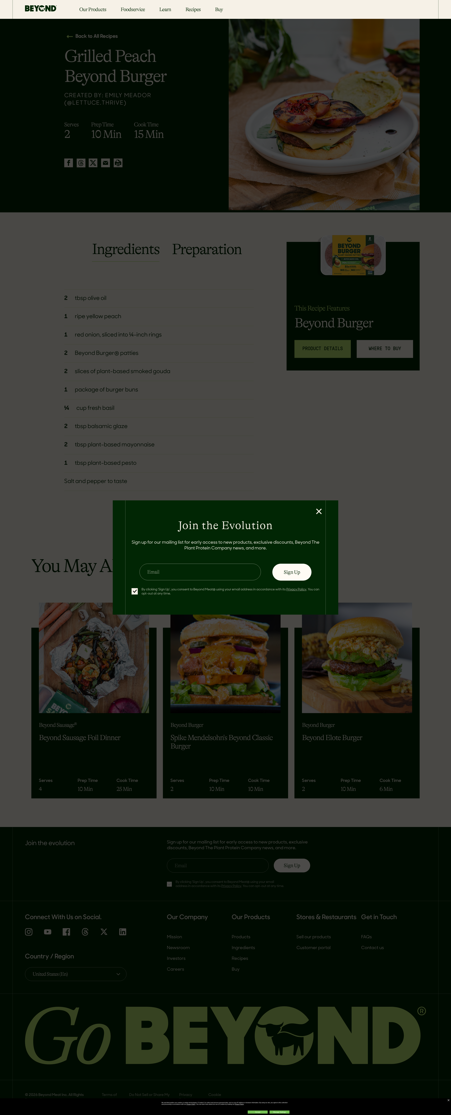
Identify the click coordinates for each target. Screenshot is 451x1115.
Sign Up (292, 572)
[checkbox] (135, 591)
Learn (165, 9)
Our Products (92, 9)
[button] (448, 1100)
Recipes (193, 9)
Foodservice (133, 9)
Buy (219, 9)
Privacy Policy (191, 1104)
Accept (257, 1112)
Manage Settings (279, 1112)
